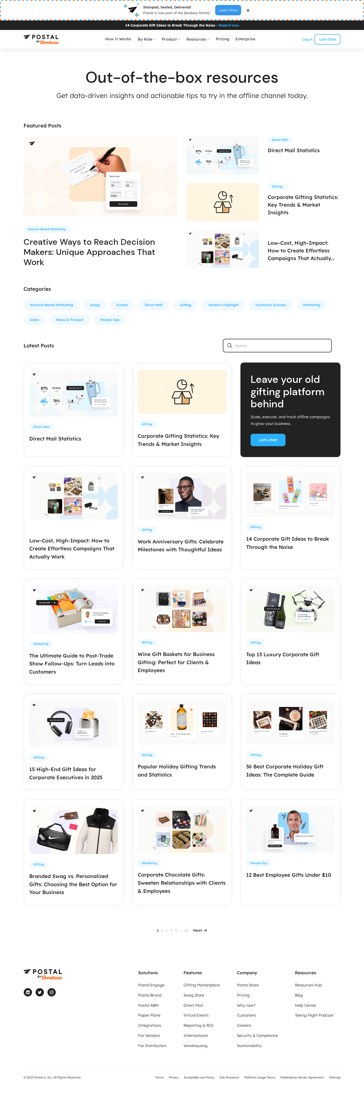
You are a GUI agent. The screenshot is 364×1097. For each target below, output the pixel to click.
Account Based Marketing (51, 305)
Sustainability (249, 1045)
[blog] (101, 176)
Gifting (185, 305)
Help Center (305, 1005)
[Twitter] (39, 992)
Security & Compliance (257, 1035)
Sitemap (334, 1077)
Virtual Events (195, 1015)
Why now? (246, 1005)
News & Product (69, 319)
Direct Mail (154, 305)
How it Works (118, 39)
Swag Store (193, 995)
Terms (159, 1077)
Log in (307, 39)
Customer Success (271, 305)
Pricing (222, 39)
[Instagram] (51, 992)
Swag (95, 305)
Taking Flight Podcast (314, 1015)
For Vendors (149, 1035)
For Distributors (152, 1045)
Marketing (311, 305)
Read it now (229, 25)
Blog (299, 995)
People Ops (110, 319)
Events (122, 305)
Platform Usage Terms (259, 1077)
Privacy (174, 1077)
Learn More (228, 10)
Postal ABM (148, 1005)
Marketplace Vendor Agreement (302, 1077)
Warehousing (195, 1045)
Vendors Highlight (223, 305)
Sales (34, 319)
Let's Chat (327, 39)
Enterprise (245, 39)
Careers (244, 1025)
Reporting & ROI (198, 1025)
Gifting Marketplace (201, 985)
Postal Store (248, 985)
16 (186, 930)
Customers (246, 1015)
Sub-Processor (229, 1077)
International (195, 1035)
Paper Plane (149, 1015)
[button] (146, 39)
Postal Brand (149, 995)
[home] (41, 39)
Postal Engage (151, 985)
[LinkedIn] (28, 992)
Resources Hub (308, 985)
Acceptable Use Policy (199, 1077)
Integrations (149, 1025)
